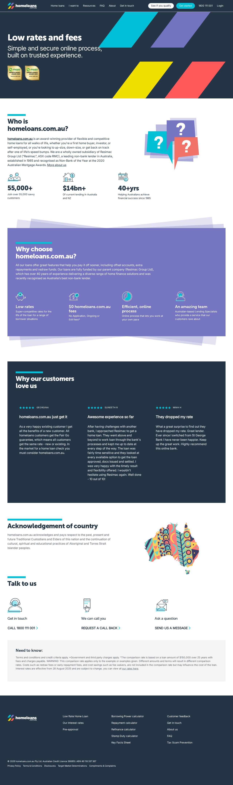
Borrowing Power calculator (127, 716)
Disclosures (50, 766)
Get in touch (174, 722)
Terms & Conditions (32, 766)
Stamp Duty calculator (124, 735)
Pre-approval (70, 729)
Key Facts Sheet (121, 742)
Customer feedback (178, 716)
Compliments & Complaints (102, 766)
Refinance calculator (123, 729)
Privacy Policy (14, 766)
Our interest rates (73, 722)
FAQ (169, 735)
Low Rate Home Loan (75, 716)
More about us (56, 165)
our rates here (130, 668)
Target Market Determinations (72, 766)
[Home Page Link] (22, 6)
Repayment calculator (124, 722)
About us (172, 729)
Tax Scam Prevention (179, 742)
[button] (58, 6)
